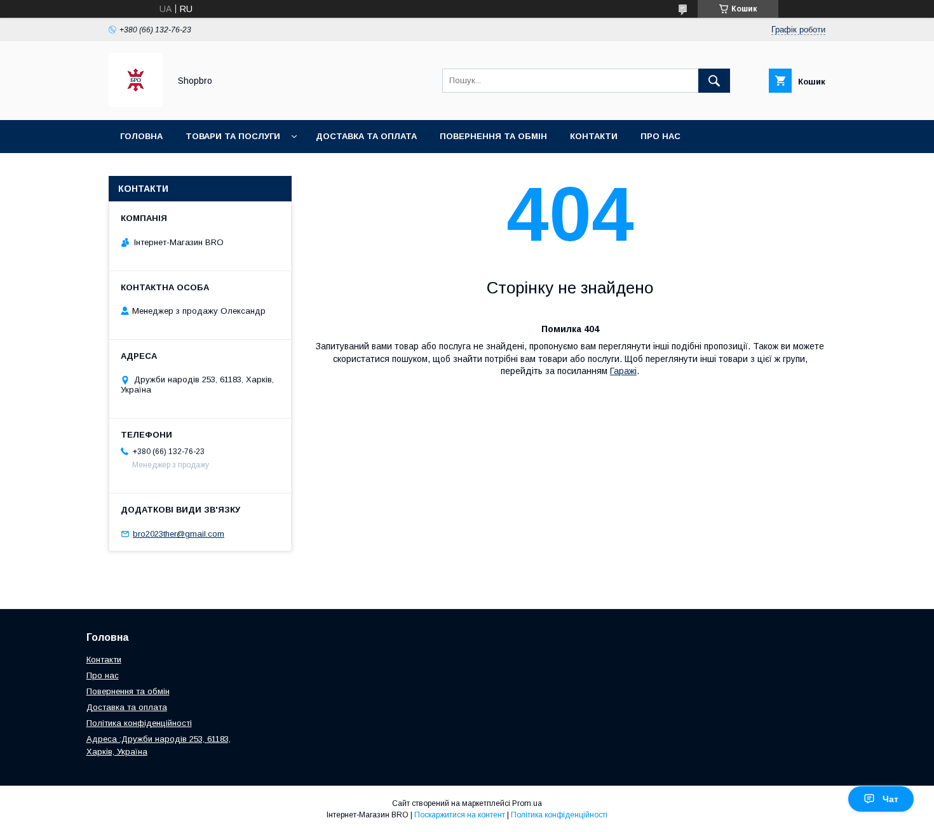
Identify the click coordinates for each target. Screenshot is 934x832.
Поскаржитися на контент (459, 814)
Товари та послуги (233, 136)
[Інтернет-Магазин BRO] (136, 103)
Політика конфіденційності (190, 169)
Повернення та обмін (128, 691)
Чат (890, 799)
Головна (141, 136)
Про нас (660, 136)
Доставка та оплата (366, 136)
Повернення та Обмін (493, 136)
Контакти (594, 136)
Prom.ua (527, 803)
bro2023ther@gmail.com (178, 534)
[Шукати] (714, 81)
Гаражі (623, 371)
